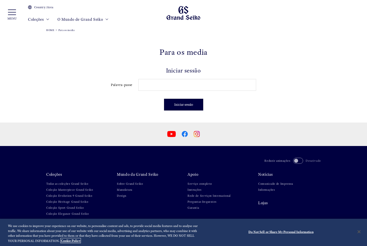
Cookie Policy (70, 240)
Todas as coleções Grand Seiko (67, 184)
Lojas (263, 202)
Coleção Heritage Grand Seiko (67, 202)
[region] (183, 232)
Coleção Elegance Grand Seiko (67, 214)
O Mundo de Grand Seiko (80, 19)
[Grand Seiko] (183, 12)
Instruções (194, 190)
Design (121, 196)
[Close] (359, 231)
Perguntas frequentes (201, 202)
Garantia (193, 208)
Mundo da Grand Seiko (137, 174)
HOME (50, 30)
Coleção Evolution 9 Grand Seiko (69, 196)
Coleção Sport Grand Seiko (65, 208)
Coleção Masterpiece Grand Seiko (69, 190)
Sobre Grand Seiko (130, 184)
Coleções (36, 19)
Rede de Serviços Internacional (209, 196)
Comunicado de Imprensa (275, 184)
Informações (266, 190)
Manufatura (124, 190)
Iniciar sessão (183, 104)
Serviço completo (199, 184)
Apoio (192, 174)
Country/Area (43, 7)
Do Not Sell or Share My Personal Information (281, 232)
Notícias (265, 174)
